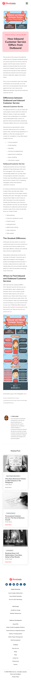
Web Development (15, 640)
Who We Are (15, 648)
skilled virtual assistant (17, 307)
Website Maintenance (15, 613)
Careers (15, 664)
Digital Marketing (15, 589)
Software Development (16, 620)
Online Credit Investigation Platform (15, 627)
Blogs (15, 651)
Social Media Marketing (15, 596)
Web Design (15, 606)
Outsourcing (15, 661)
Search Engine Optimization (16, 593)
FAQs (15, 655)
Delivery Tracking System (15, 633)
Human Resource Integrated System (15, 630)
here (25, 393)
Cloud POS (15, 624)
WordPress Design (15, 610)
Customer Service (10, 34)
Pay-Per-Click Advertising (15, 599)
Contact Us (15, 658)
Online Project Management (15, 637)
